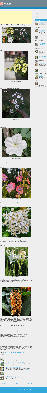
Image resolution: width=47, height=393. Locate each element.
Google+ (15, 352)
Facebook (6, 352)
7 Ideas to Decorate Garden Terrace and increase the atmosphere (42, 44)
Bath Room (12, 8)
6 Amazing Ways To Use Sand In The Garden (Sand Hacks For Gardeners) (16, 362)
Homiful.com (30, 389)
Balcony (32, 8)
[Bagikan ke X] (3, 354)
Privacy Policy (37, 16)
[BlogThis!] (2, 354)
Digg (23, 352)
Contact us (36, 13)
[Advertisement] (16, 17)
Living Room (2, 8)
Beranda (17, 383)
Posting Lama (30, 383)
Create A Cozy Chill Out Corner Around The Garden (12, 376)
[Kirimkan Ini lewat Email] (1, 354)
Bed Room (7, 8)
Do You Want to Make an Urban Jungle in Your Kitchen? (13, 367)
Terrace (21, 8)
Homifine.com (3, 43)
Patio (28, 8)
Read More (22, 360)
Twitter (11, 352)
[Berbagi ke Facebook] (3, 354)
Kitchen (17, 8)
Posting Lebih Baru (3, 383)
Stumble (19, 352)
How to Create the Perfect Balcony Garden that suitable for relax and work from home (42, 70)
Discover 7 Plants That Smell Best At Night (13, 25)
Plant (25, 8)
